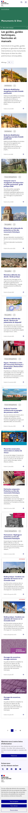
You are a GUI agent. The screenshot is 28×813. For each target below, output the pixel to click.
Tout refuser (14, 806)
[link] (8, 730)
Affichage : (5, 62)
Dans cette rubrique (8, 28)
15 (9, 62)
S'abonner (14, 756)
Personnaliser (14, 810)
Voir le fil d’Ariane (5, 9)
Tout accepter (14, 801)
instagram (15, 769)
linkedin (7, 769)
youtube (20, 769)
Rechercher (21, 2)
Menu (25, 2)
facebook (11, 769)
